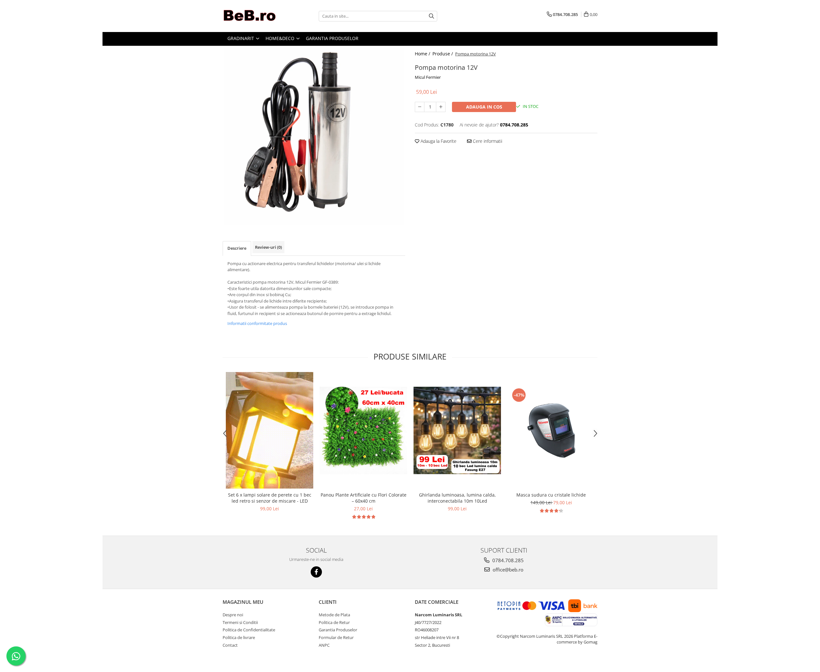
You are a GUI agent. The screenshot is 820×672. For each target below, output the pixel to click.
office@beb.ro (507, 569)
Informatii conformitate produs (257, 323)
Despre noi (233, 615)
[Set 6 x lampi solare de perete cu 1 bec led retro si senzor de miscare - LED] (269, 430)
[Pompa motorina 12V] (314, 135)
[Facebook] (316, 572)
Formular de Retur (336, 637)
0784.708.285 (507, 560)
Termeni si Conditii (240, 622)
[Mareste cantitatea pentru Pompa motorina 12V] (441, 107)
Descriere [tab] (236, 248)
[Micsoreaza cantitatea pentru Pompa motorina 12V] (419, 107)
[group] (314, 135)
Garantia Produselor (338, 630)
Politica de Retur (334, 622)
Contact (230, 645)
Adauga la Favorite (437, 141)
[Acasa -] (255, 16)
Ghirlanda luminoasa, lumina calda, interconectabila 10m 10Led (457, 498)
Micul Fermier (428, 77)
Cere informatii (487, 141)
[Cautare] (431, 16)
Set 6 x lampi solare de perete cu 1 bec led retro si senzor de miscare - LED (269, 498)
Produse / (443, 54)
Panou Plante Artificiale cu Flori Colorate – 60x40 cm (363, 498)
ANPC (324, 645)
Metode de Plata (334, 615)
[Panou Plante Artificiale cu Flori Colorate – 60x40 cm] (363, 430)
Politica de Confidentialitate (249, 630)
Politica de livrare (239, 637)
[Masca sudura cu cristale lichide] (551, 430)
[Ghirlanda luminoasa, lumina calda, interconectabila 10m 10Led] (457, 430)
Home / (423, 54)
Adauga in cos (484, 107)
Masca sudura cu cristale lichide (551, 495)
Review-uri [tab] (268, 247)
